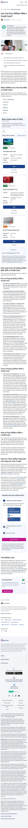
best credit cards (11, 253)
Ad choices (21, 700)
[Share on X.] (4, 631)
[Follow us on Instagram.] (16, 696)
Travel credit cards (14, 624)
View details (14, 169)
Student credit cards (5, 624)
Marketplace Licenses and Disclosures (9, 813)
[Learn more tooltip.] (17, 160)
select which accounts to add (18, 483)
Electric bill (5, 110)
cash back (6, 288)
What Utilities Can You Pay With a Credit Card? (14, 57)
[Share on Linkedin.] (6, 631)
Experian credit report (18, 570)
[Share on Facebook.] (2, 631)
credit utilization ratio (10, 401)
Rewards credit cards (5, 622)
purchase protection (14, 294)
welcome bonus (7, 307)
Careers (20, 702)
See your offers (7, 591)
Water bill (5, 107)
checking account (7, 319)
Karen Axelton (7, 19)
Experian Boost (21, 478)
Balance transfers (8, 619)
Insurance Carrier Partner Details (8, 818)
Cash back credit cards (17, 619)
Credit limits (21, 624)
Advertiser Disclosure (20, 5)
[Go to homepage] (1, 9)
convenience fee (16, 375)
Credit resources (4, 663)
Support (2, 655)
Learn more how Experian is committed (14, 681)
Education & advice (5, 659)
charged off (10, 472)
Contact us (21, 707)
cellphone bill (11, 99)
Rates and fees (14, 172)
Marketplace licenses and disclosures (15, 261)
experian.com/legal (11, 716)
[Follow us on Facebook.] (9, 696)
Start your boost (14, 539)
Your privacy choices (14, 687)
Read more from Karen (6, 613)
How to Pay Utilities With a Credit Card (12, 62)
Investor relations (21, 705)
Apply (14, 166)
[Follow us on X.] (12, 696)
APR (2, 619)
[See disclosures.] (25, 479)
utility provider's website (15, 439)
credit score (16, 404)
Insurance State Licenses (6, 816)
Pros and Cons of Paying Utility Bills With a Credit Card (15, 60)
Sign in (21, 2)
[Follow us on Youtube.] (19, 696)
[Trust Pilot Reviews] (14, 692)
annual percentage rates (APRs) (13, 424)
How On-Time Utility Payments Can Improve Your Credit (14, 66)
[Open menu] (25, 2)
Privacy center (7, 702)
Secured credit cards (14, 622)
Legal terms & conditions (7, 700)
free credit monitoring (20, 565)
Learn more (7, 549)
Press (7, 709)
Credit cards (6, 9)
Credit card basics (15, 9)
